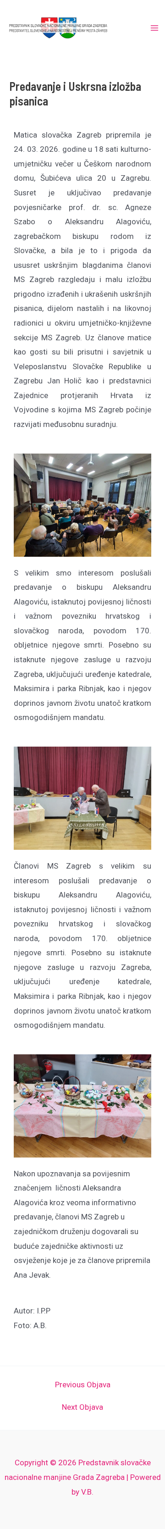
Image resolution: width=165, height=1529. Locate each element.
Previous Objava (82, 1385)
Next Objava (82, 1407)
